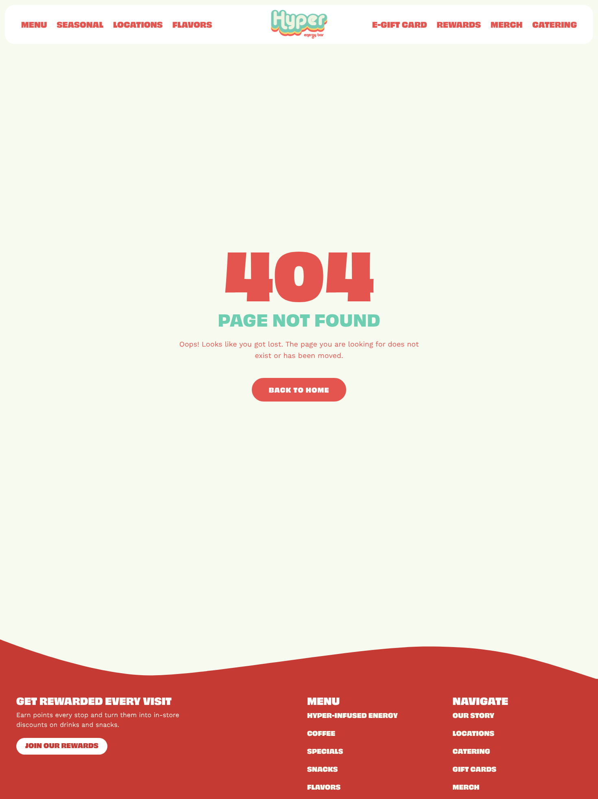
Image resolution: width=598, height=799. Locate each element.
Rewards (459, 24)
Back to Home (299, 389)
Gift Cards (475, 768)
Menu (34, 24)
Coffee (321, 733)
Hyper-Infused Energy (352, 715)
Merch (506, 24)
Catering (554, 24)
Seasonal (80, 24)
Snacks (322, 768)
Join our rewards (61, 745)
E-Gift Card (399, 24)
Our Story (474, 715)
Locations (138, 24)
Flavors (192, 24)
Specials (325, 750)
